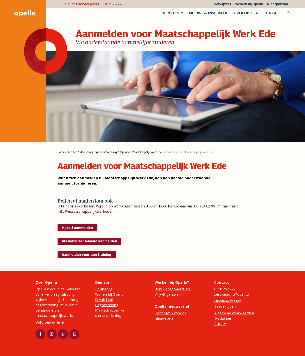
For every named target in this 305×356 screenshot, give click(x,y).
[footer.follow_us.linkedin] (74, 334)
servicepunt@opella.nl (232, 294)
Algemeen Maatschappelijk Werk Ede (140, 152)
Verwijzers (222, 4)
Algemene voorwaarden (234, 313)
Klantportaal (277, 4)
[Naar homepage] (21, 13)
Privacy (220, 323)
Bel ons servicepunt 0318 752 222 (93, 4)
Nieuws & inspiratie (208, 13)
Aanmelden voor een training (86, 254)
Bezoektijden (225, 306)
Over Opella (246, 13)
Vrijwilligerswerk (168, 294)
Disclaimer (223, 318)
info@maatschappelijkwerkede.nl (87, 211)
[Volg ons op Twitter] (52, 334)
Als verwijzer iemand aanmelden (89, 241)
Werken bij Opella (249, 4)
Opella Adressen (227, 301)
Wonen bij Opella (109, 294)
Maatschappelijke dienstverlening (98, 152)
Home (61, 152)
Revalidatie (104, 299)
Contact (272, 13)
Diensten (72, 152)
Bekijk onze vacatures (173, 289)
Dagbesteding (106, 305)
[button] (172, 13)
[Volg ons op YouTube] (63, 334)
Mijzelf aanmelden (77, 228)
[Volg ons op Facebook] (40, 334)
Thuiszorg (103, 289)
